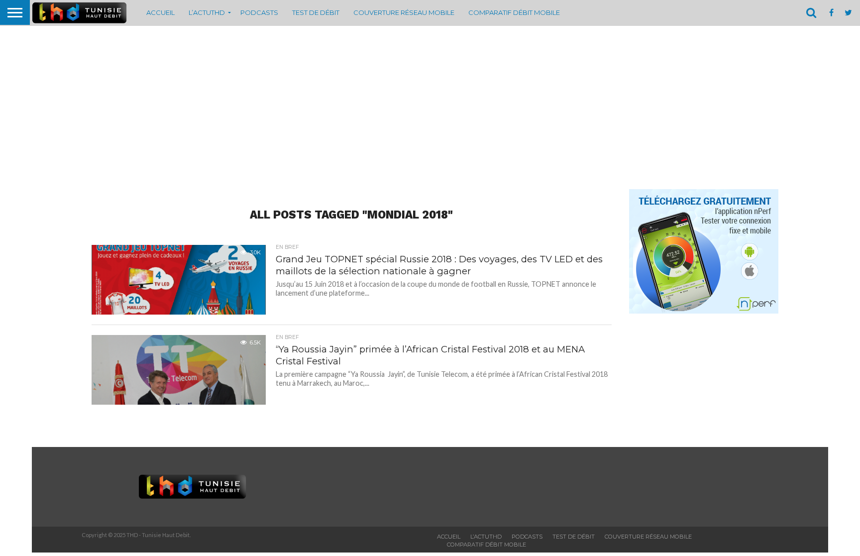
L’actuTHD (207, 12)
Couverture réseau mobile (403, 12)
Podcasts (259, 12)
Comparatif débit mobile (514, 12)
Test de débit (315, 12)
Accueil (160, 12)
